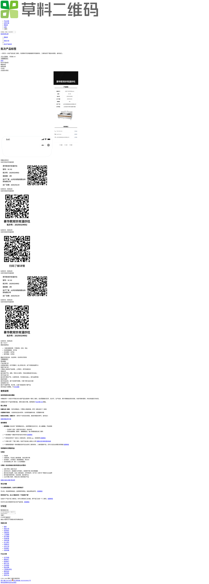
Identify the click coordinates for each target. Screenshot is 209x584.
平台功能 (6, 21)
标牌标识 (6, 544)
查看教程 (29, 434)
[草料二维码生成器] (50, 18)
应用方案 (6, 23)
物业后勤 (6, 567)
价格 (5, 27)
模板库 (6, 25)
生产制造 (6, 557)
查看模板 (26, 502)
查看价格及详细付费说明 (8, 480)
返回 (2, 60)
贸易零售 (6, 573)
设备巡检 (6, 532)
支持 (6, 29)
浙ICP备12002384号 (6, 580)
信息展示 (6, 548)
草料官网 (3, 582)
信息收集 (6, 550)
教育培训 (6, 571)
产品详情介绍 (39, 402)
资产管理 (6, 536)
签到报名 (6, 530)
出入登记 (6, 542)
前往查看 (16, 387)
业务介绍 (6, 546)
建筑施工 (6, 559)
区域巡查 (6, 538)
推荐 (5, 526)
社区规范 (13, 582)
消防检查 (6, 540)
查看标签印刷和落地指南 (44, 441)
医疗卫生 (6, 563)
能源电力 (6, 561)
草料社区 (8, 582)
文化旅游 (6, 565)
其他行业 (6, 575)
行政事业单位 (8, 569)
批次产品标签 (8, 44)
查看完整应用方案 (6, 419)
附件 (2, 515)
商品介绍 (6, 40)
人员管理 (6, 534)
